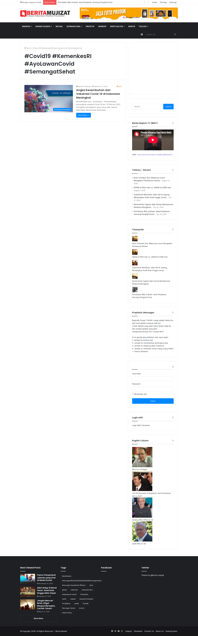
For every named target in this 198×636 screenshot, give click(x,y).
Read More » (83, 115)
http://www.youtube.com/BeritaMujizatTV (155, 154)
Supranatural (74, 26)
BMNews (26, 26)
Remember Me (140, 394)
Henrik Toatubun (84, 86)
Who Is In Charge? (139, 469)
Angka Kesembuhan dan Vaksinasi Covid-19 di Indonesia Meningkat (98, 93)
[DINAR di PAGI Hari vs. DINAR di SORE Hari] (135, 254)
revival (81, 608)
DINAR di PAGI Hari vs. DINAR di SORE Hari (152, 187)
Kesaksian (84, 594)
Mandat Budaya (42, 26)
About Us (160, 631)
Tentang (163, 2)
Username (136, 374)
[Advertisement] (153, 70)
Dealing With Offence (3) (142, 520)
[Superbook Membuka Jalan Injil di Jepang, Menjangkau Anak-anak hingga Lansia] (135, 265)
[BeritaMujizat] (45, 13)
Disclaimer (138, 631)
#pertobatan (66, 576)
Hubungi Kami (171, 631)
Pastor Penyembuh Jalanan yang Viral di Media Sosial (46, 578)
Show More (38, 618)
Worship (102, 26)
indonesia (74, 590)
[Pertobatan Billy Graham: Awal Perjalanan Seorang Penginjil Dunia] (135, 292)
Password (136, 384)
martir (64, 599)
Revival (59, 26)
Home (154, 2)
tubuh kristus (67, 613)
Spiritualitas (116, 26)
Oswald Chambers (86, 599)
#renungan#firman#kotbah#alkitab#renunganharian (82, 581)
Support (128, 631)
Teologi (143, 26)
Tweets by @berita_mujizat (152, 575)
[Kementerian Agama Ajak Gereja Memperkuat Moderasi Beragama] (135, 278)
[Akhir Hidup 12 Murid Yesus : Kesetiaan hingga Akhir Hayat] (27, 592)
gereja (64, 590)
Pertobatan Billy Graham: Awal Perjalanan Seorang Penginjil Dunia (85, 2)
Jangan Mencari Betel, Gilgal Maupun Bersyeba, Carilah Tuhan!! (46, 604)
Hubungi (172, 2)
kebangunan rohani (69, 594)
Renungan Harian (68, 608)
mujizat (73, 599)
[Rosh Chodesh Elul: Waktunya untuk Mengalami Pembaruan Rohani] (135, 241)
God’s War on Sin (139, 544)
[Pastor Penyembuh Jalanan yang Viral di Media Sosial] (27, 579)
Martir (131, 26)
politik (76, 603)
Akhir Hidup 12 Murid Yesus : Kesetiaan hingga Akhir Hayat (47, 590)
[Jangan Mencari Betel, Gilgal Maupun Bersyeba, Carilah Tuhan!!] (27, 604)
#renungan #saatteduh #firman (74, 585)
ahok (91, 585)
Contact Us (149, 631)
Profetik (90, 26)
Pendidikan (66, 603)
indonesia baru (87, 590)
